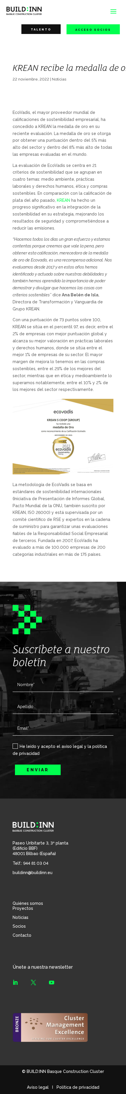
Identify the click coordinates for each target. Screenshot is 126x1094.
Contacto (22, 935)
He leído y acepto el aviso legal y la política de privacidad (60, 750)
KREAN (63, 200)
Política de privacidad (78, 1087)
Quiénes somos (28, 903)
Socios (19, 926)
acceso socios (93, 29)
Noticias (59, 79)
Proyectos (23, 908)
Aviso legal (38, 1087)
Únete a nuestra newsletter (43, 967)
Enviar (38, 769)
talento (41, 29)
